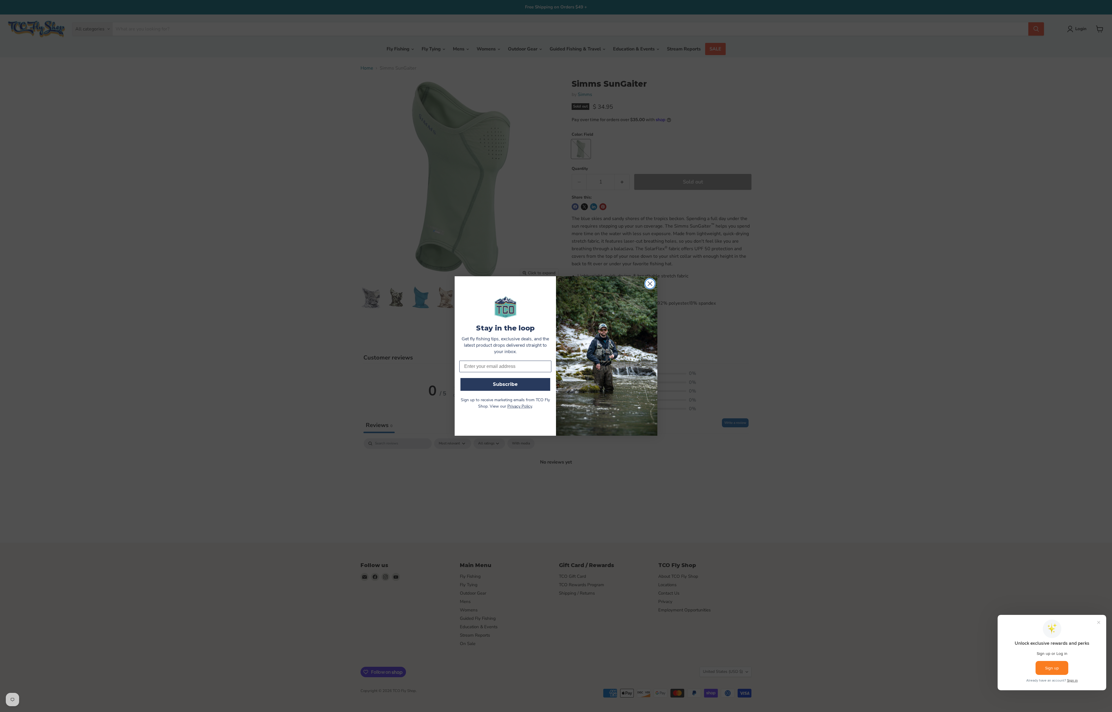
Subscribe (505, 384)
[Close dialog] (650, 284)
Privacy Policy (519, 406)
